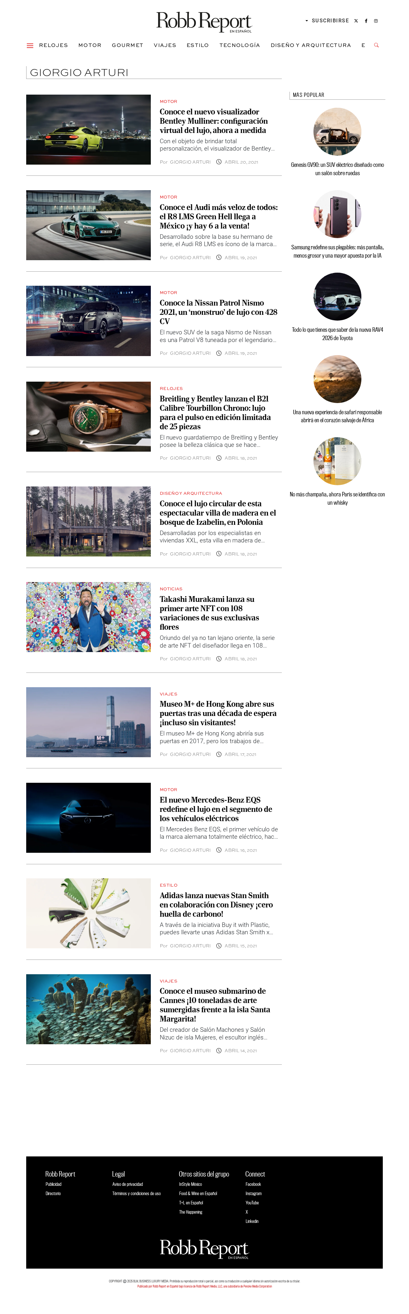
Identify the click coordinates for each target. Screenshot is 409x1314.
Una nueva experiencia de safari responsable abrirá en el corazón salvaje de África (337, 416)
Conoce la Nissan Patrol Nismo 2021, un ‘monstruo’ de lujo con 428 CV (218, 312)
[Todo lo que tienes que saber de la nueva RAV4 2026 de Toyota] (337, 297)
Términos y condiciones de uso (136, 1193)
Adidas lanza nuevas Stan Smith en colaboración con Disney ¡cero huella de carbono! (216, 904)
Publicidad (53, 1184)
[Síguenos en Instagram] (376, 21)
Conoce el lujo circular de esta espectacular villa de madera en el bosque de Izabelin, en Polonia (218, 513)
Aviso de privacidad (127, 1184)
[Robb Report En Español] (204, 21)
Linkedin (252, 1221)
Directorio (53, 1193)
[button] (30, 45)
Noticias (171, 589)
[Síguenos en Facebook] (366, 21)
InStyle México (190, 1184)
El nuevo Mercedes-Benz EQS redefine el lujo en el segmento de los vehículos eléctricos (216, 809)
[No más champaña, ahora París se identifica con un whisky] (337, 461)
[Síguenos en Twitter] (356, 21)
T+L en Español (191, 1203)
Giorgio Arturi (190, 162)
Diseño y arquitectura (311, 45)
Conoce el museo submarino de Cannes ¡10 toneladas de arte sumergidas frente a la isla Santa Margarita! (215, 1004)
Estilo (198, 45)
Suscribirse (330, 21)
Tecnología (240, 45)
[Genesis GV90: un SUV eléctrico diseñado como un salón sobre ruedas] (337, 132)
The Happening (190, 1212)
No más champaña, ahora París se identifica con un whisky (337, 498)
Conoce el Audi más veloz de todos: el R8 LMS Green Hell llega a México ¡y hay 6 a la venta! (219, 216)
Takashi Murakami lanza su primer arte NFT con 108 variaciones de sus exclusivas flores (209, 613)
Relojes (53, 45)
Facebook (253, 1184)
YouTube (252, 1203)
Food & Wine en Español (198, 1193)
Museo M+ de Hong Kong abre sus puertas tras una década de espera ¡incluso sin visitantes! (218, 713)
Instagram (254, 1193)
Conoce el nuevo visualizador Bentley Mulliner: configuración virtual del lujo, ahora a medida (214, 121)
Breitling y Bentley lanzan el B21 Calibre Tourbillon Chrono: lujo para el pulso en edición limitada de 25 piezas (215, 412)
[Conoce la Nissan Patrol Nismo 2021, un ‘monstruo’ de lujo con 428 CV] (88, 321)
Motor (90, 45)
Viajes (165, 45)
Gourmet (127, 45)
